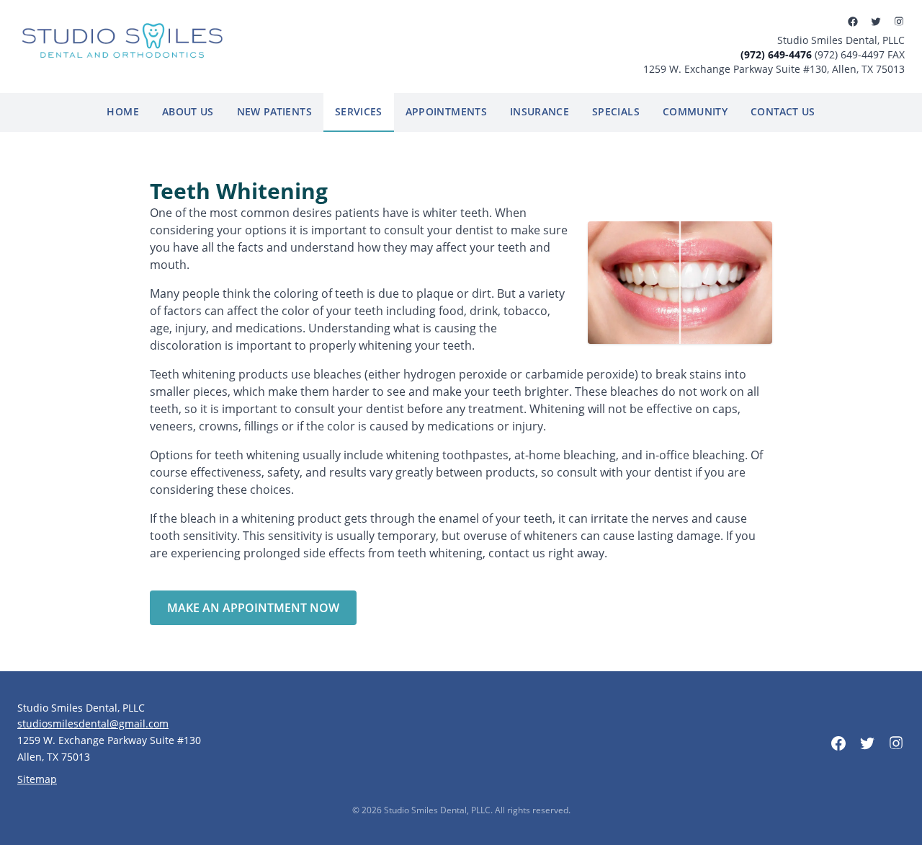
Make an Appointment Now (253, 608)
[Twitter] (876, 21)
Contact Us (783, 111)
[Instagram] (899, 21)
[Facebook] (853, 21)
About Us (188, 111)
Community (695, 111)
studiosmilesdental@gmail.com (93, 723)
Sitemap (37, 779)
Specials (616, 111)
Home (122, 111)
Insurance (539, 111)
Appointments (446, 111)
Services (358, 111)
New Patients (274, 111)
